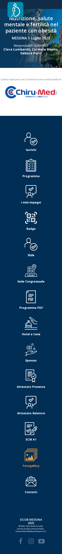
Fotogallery (31, 466)
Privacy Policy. (38, 529)
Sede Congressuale (31, 281)
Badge (31, 229)
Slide (31, 255)
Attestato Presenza (31, 387)
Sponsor (31, 360)
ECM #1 (31, 439)
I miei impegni (31, 202)
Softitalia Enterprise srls (36, 531)
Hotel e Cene (31, 334)
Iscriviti (31, 150)
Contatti (31, 492)
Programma (31, 176)
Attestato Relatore (31, 413)
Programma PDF (31, 308)
